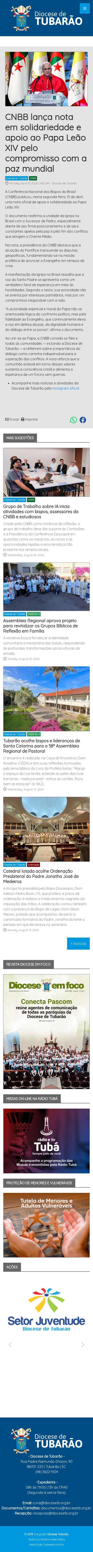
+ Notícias (78, 943)
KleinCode (35, 1544)
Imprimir (31, 419)
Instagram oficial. (66, 388)
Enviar (14, 419)
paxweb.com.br (54, 1544)
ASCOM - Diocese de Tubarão (58, 183)
